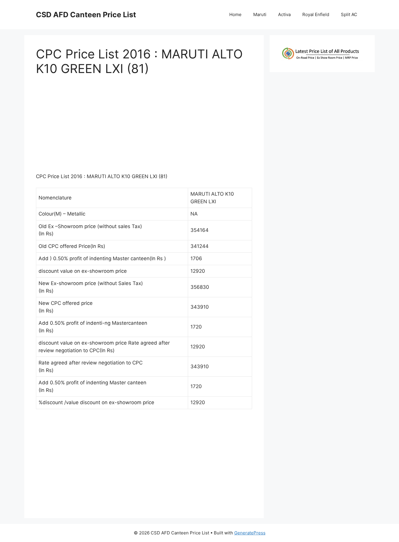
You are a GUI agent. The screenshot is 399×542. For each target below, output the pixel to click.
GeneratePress (250, 533)
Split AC (349, 14)
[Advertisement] (144, 127)
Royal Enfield (315, 14)
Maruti (259, 14)
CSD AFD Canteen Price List (86, 14)
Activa (284, 14)
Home (235, 14)
